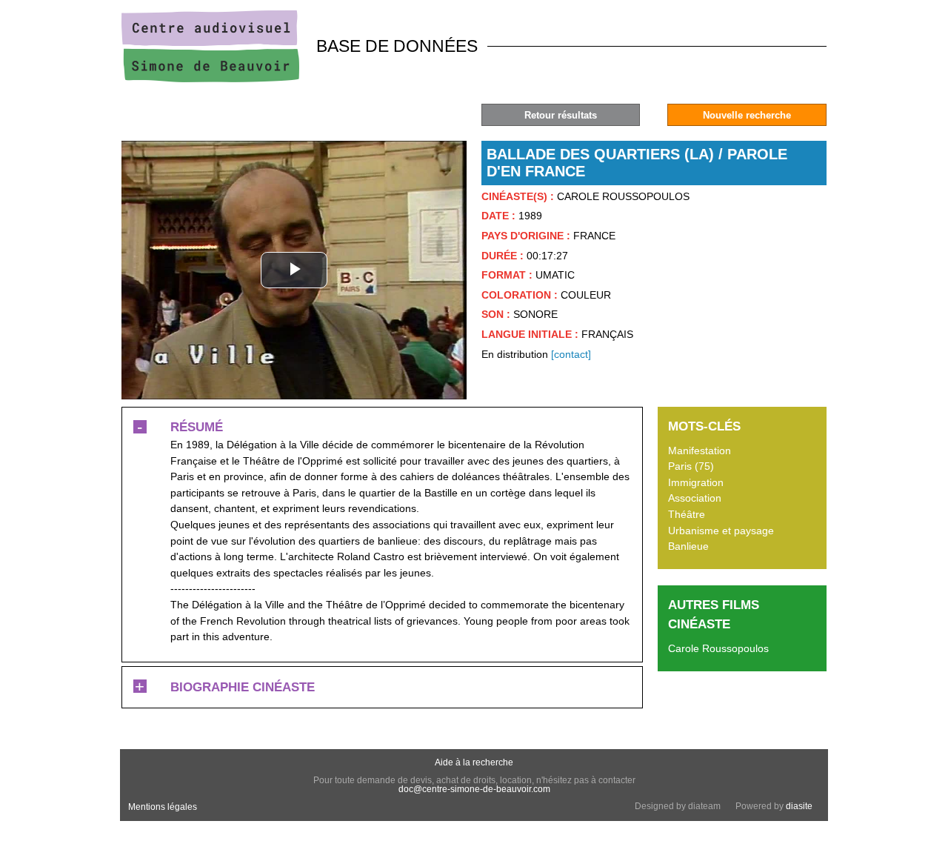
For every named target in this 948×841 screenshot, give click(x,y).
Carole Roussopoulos (718, 648)
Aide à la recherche (474, 762)
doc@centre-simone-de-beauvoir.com (474, 789)
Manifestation (699, 450)
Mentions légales (162, 806)
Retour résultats (560, 115)
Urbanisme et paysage (721, 530)
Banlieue (688, 546)
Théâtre (686, 514)
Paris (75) (691, 466)
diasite (799, 806)
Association (694, 498)
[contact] (571, 354)
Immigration (696, 482)
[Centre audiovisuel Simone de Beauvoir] (210, 78)
